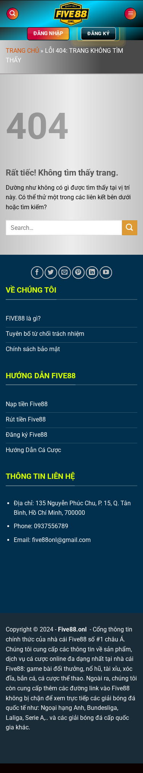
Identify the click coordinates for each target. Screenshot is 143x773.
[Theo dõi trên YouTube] (106, 272)
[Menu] (130, 14)
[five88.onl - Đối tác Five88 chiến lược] (71, 13)
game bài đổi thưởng (55, 668)
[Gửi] (129, 227)
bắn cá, (27, 678)
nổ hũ (93, 668)
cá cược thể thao (60, 678)
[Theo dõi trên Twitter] (51, 272)
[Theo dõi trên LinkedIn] (92, 272)
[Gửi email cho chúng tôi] (64, 272)
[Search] (12, 14)
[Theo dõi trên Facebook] (37, 272)
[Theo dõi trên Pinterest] (78, 272)
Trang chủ (22, 50)
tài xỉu (112, 668)
